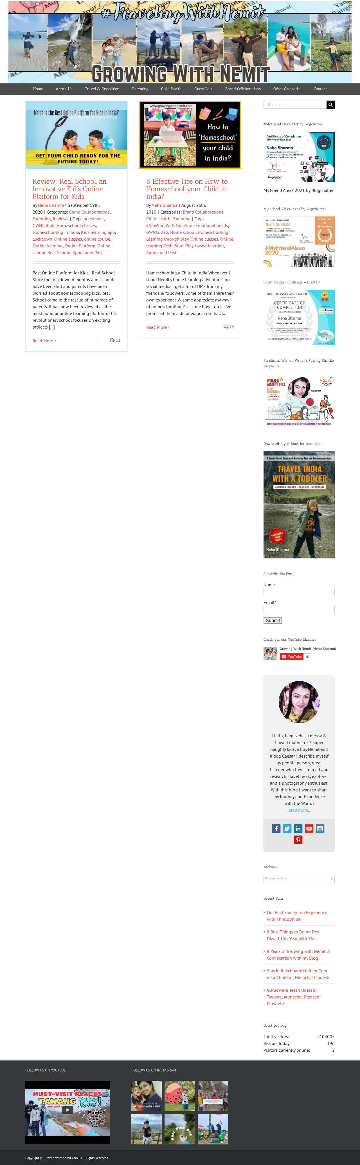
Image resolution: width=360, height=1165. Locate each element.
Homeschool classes (76, 225)
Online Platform (80, 245)
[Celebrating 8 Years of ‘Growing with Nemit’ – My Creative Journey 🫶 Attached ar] (146, 1096)
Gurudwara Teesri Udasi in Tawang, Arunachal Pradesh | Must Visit (294, 996)
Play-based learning (204, 245)
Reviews (61, 218)
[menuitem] (38, 89)
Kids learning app (98, 232)
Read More (43, 340)
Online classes (68, 239)
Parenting (42, 218)
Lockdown (42, 239)
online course (97, 239)
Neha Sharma (51, 205)
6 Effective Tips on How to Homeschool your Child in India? (187, 189)
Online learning (48, 245)
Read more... (299, 810)
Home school (183, 232)
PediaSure (173, 245)
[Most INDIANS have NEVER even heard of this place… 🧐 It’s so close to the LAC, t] (213, 1096)
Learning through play (167, 239)
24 (231, 326)
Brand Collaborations (89, 212)
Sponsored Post (88, 252)
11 (117, 340)
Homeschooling (213, 232)
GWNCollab (44, 225)
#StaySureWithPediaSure (170, 225)
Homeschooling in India (56, 232)
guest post (94, 218)
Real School (59, 252)
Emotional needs (211, 225)
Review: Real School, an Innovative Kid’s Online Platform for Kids (70, 189)
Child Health (158, 218)
